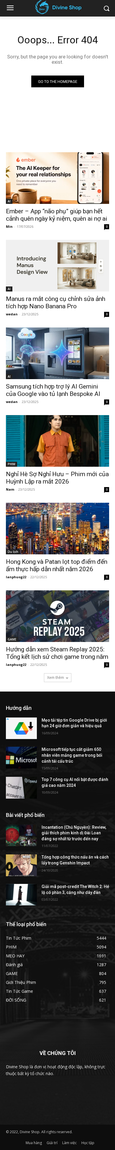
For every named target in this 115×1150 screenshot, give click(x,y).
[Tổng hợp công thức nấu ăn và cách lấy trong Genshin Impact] (21, 865)
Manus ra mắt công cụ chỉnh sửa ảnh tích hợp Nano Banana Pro (55, 302)
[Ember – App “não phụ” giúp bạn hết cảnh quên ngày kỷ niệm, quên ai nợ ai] (57, 178)
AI (9, 201)
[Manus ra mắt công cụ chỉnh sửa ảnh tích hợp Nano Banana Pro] (57, 265)
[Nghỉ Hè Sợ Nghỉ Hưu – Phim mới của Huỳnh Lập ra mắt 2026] (57, 441)
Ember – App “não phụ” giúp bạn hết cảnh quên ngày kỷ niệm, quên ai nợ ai (56, 215)
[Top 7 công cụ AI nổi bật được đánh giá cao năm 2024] (21, 788)
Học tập (87, 1142)
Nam (10, 489)
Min (9, 226)
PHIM (11, 464)
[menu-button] (10, 9)
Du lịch (13, 552)
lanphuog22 (16, 577)
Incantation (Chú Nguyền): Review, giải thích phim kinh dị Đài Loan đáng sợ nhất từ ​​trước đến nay (74, 833)
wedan (12, 314)
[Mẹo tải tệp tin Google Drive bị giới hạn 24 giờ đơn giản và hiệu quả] (21, 728)
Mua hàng (34, 1142)
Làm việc (69, 1142)
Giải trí (52, 1142)
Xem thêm (55, 677)
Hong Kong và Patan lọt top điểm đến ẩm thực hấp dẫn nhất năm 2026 (56, 565)
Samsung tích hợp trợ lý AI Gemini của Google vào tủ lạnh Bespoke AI (53, 390)
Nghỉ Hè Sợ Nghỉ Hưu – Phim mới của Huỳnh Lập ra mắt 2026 (57, 478)
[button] (106, 8)
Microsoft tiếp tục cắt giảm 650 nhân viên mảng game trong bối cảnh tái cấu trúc (72, 755)
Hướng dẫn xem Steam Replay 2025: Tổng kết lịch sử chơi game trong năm (57, 653)
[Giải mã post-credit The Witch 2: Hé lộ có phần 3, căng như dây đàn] (21, 895)
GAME (12, 639)
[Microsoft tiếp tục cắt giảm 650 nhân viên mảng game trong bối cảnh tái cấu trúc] (21, 758)
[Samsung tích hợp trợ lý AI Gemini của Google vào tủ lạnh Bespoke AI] (57, 353)
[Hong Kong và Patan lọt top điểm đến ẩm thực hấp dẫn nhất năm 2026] (57, 528)
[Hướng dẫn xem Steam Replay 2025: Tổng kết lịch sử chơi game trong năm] (57, 616)
